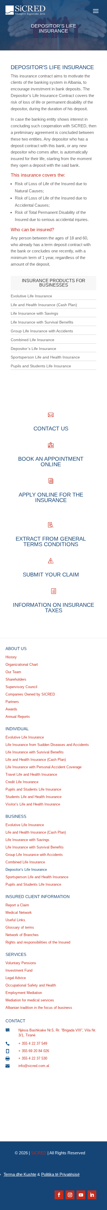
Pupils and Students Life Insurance (41, 366)
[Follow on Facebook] (59, 1194)
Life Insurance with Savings (34, 313)
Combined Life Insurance (32, 340)
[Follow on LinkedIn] (92, 1194)
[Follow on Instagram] (70, 1194)
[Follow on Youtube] (81, 1194)
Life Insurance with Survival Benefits (42, 322)
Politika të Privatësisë (60, 1174)
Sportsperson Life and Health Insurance (45, 357)
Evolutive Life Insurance (31, 296)
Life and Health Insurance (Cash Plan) (44, 305)
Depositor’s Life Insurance (33, 348)
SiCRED (38, 1152)
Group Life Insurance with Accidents (42, 331)
